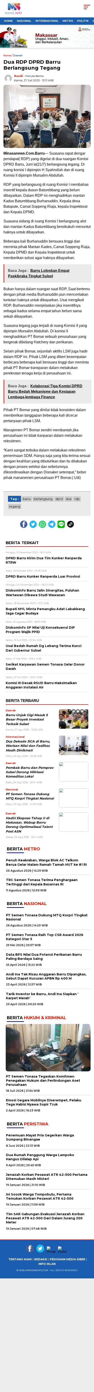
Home (8, 20)
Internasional (46, 20)
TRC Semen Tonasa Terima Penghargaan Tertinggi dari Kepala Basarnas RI (42, 882)
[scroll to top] (87, 1385)
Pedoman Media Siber (67, 1259)
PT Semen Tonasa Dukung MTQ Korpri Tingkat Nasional (47, 917)
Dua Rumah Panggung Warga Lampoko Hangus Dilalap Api (40, 1157)
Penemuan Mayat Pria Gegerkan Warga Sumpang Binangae (40, 1137)
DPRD (59, 499)
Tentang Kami (20, 1259)
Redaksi (40, 1259)
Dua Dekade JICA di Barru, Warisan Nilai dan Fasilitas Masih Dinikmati (28, 746)
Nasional (24, 20)
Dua (68, 499)
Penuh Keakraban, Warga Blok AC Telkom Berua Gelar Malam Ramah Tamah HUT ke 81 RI (46, 862)
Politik (83, 20)
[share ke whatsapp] (43, 527)
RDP (77, 499)
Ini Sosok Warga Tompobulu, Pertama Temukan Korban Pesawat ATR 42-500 (39, 1196)
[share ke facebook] (24, 527)
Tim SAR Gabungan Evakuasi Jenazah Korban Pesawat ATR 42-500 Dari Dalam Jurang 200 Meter (45, 1218)
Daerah (18, 55)
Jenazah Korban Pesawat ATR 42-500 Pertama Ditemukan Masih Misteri (46, 1177)
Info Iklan (47, 1264)
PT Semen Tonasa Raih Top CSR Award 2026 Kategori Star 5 (44, 937)
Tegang (14, 506)
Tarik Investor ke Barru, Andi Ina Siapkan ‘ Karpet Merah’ (42, 996)
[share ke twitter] (34, 527)
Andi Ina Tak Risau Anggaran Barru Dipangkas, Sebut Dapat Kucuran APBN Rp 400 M (46, 976)
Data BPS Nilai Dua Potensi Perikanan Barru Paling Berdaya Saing (44, 957)
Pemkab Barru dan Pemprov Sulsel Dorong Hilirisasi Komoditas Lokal (29, 772)
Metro (68, 20)
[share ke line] (62, 527)
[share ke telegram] (52, 527)
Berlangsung (43, 499)
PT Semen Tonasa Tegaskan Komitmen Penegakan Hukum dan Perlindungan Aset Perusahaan (43, 1080)
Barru (27, 499)
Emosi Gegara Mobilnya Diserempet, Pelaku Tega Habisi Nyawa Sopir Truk (43, 1102)
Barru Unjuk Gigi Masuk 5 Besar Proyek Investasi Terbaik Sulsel (27, 719)
